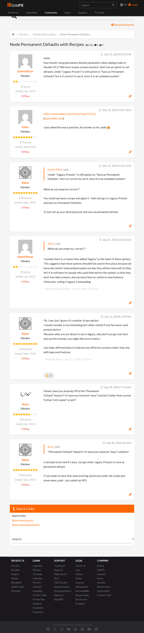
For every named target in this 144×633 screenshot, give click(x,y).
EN (125, 4)
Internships (103, 590)
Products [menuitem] (13, 12)
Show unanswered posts (26, 524)
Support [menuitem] (82, 12)
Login (134, 4)
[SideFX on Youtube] (89, 629)
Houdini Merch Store (104, 584)
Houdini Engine (15, 572)
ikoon (25, 404)
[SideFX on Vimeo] (82, 629)
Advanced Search (124, 24)
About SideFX (100, 567)
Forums (23, 34)
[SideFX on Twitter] (55, 629)
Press (100, 578)
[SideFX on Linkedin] (96, 629)
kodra (25, 127)
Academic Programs (38, 609)
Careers (101, 574)
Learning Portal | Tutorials (37, 570)
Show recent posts (22, 520)
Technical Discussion (43, 34)
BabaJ (25, 182)
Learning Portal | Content (37, 582)
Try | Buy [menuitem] (99, 12)
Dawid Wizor (25, 71)
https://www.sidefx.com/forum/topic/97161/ (70, 113)
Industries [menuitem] (31, 12)
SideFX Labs (17, 586)
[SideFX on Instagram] (61, 629)
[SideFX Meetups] (75, 629)
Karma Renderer (16, 580)
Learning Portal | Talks (40, 593)
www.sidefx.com (53, 118)
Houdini (15, 565)
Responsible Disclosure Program (82, 599)
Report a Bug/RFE (59, 597)
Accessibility (82, 590)
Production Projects (39, 601)
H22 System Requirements (62, 584)
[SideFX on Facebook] (48, 629)
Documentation (62, 590)
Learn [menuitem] (68, 12)
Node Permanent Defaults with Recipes (76, 34)
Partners (16, 590)
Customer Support (59, 567)
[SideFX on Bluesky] (68, 629)
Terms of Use (80, 567)
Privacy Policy (79, 576)
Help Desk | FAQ (60, 576)
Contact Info (104, 595)
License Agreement (82, 584)
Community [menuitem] (51, 12)
